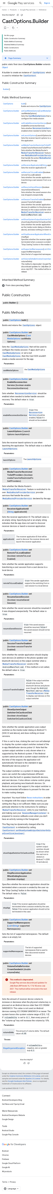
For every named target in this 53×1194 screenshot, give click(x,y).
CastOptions (39, 72)
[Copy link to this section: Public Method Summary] (33, 97)
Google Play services (27, 10)
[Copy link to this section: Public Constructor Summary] (38, 83)
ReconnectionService (26, 393)
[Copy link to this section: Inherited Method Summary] (37, 280)
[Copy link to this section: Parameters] (16, 363)
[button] (26, 58)
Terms (4, 1182)
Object (5, 67)
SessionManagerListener (34, 813)
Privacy (13, 1182)
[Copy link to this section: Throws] (13, 1039)
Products (13, 10)
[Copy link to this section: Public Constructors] (32, 295)
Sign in (47, 3)
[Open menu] (4, 3)
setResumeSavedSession (31, 187)
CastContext (30, 75)
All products (7, 1171)
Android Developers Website (13, 1115)
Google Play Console (10, 1135)
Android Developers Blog (12, 1100)
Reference (42, 10)
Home (4, 10)
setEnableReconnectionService (34, 123)
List (45, 249)
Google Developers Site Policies (20, 1081)
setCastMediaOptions (30, 111)
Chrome (5, 1155)
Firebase (5, 1159)
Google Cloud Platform (11, 1163)
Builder (6, 89)
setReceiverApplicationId (31, 165)
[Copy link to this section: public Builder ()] (20, 302)
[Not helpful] (22, 15)
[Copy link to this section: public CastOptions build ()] (30, 320)
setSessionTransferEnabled (32, 199)
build (23, 104)
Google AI (6, 1167)
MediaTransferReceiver (32, 153)
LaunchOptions (10, 449)
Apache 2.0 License (33, 1079)
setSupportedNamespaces (32, 249)
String (44, 165)
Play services (26, 3)
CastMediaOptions (37, 116)
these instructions (35, 797)
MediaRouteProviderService (38, 155)
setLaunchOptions (28, 135)
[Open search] (40, 3)
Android (5, 1151)
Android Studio (8, 1130)
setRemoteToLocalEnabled (32, 172)
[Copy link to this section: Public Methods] (26, 312)
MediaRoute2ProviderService (17, 498)
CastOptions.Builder (11, 111)
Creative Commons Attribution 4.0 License (24, 1076)
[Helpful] (18, 15)
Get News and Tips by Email (13, 1104)
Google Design (8, 1119)
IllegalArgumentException (14, 1048)
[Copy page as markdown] (13, 28)
